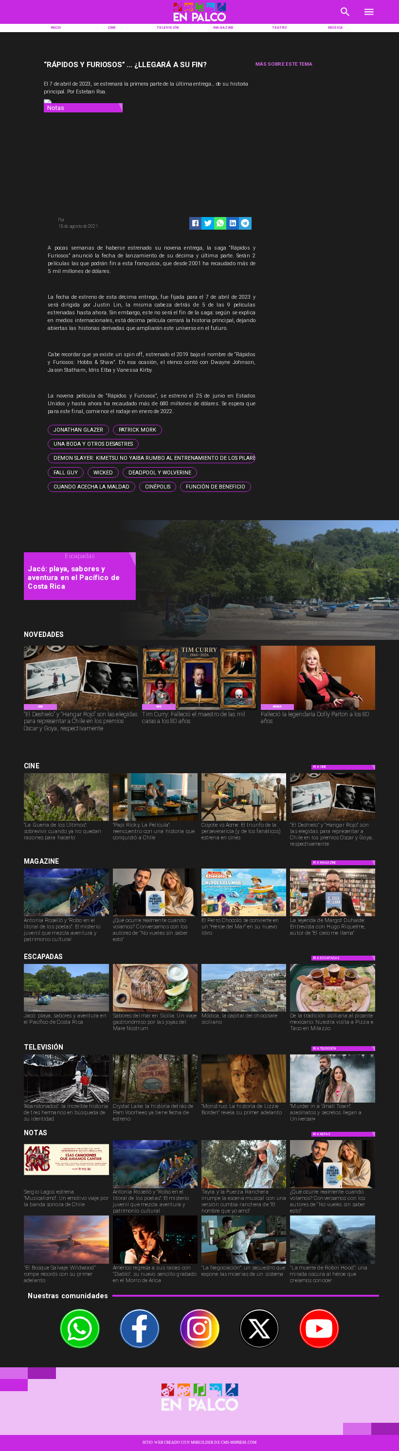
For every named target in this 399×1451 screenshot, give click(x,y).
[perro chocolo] (243, 915)
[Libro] (66, 915)
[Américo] (155, 1263)
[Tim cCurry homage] (199, 709)
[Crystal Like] (155, 1102)
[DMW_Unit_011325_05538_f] (243, 1263)
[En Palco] (345, 19)
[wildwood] (66, 1263)
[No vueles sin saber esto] (155, 915)
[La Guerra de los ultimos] (66, 820)
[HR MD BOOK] (332, 915)
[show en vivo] (66, 1187)
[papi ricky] (155, 820)
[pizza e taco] (332, 1011)
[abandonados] (66, 1102)
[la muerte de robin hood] (332, 1263)
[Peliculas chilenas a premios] (81, 709)
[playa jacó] (66, 1011)
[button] (78, 430)
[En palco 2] (199, 22)
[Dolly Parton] (318, 709)
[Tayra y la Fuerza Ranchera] (243, 1187)
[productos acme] (243, 820)
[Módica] (243, 1011)
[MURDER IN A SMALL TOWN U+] (332, 1102)
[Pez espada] (155, 1011)
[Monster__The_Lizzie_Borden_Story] (243, 1102)
